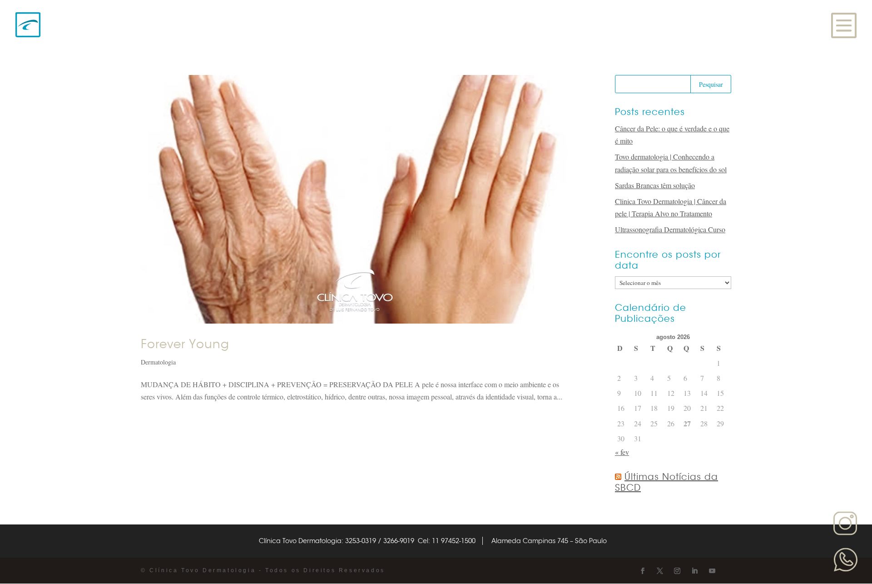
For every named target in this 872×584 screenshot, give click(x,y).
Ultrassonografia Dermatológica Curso (670, 229)
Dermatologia (158, 362)
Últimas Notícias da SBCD (666, 482)
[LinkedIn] (694, 571)
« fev (622, 452)
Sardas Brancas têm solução (655, 185)
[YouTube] (712, 571)
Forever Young (185, 344)
